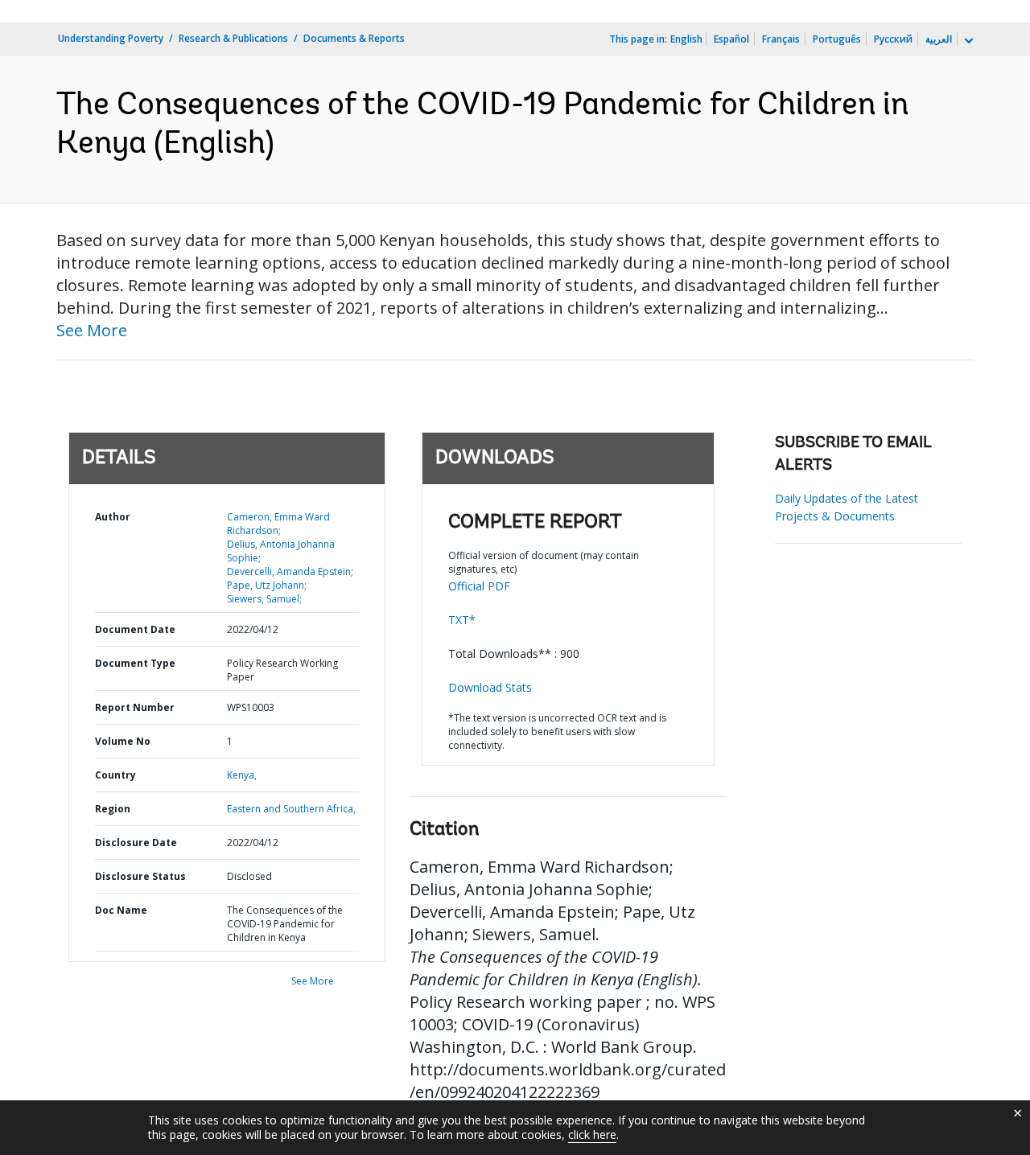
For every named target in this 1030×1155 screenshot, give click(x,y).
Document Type (135, 663)
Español (731, 39)
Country (115, 775)
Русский (893, 39)
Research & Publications (233, 38)
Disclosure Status (140, 876)
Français (781, 39)
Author (112, 517)
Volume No (122, 741)
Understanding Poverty (110, 38)
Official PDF (479, 586)
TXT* (462, 619)
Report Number (135, 707)
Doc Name (121, 910)
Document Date (135, 629)
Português (837, 39)
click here (592, 1134)
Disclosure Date (136, 842)
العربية (938, 39)
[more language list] (967, 41)
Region (112, 809)
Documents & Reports (354, 38)
